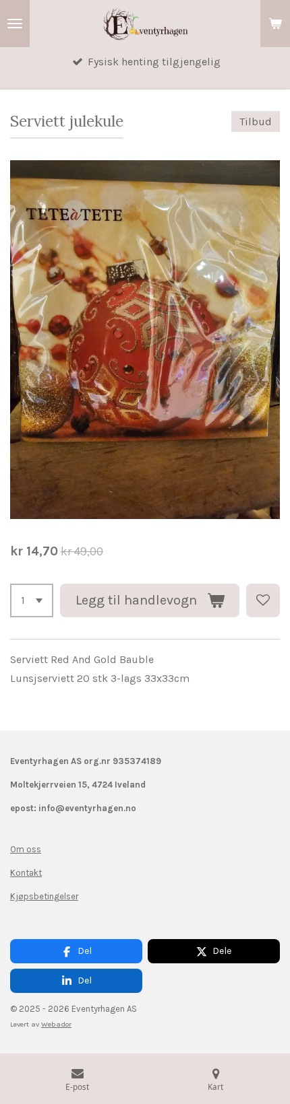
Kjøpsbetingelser (44, 896)
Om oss (25, 849)
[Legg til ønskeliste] (263, 600)
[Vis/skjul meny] (15, 23)
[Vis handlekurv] (275, 23)
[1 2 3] (31, 600)
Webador (56, 1024)
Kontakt (26, 873)
